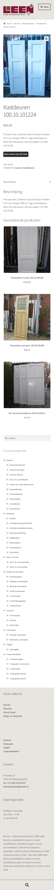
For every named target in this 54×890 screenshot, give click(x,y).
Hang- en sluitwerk (14, 572)
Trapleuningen (16, 659)
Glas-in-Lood (12, 557)
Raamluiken (15, 499)
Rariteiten (14, 552)
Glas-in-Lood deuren (19, 479)
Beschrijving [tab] (9, 181)
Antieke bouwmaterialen (21, 523)
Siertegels (14, 649)
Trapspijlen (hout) (18, 673)
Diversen (10, 513)
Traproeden (15, 669)
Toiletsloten (15, 605)
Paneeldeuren (28, 23)
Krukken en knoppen (19, 581)
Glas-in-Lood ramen (19, 567)
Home (9, 23)
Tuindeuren (15, 504)
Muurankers (15, 542)
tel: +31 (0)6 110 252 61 (14, 782)
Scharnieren (15, 596)
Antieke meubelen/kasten (21, 528)
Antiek (13, 518)
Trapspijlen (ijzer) (18, 678)
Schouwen (11, 630)
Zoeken (27, 885)
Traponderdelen (13, 654)
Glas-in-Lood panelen (19, 562)
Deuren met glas (17, 470)
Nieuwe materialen (18, 586)
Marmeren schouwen (19, 639)
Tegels (9, 644)
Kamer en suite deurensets (22, 484)
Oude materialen (17, 591)
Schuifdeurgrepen (18, 601)
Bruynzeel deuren (17, 465)
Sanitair (10, 610)
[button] (46, 38)
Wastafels (14, 625)
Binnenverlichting (18, 533)
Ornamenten (15, 547)
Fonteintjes (15, 615)
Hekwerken (14, 538)
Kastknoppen (16, 576)
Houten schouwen (18, 635)
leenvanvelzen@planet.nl (16, 786)
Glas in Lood (9, 712)
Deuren (17, 23)
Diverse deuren (16, 474)
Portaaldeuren (16, 494)
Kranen (13, 620)
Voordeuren (15, 508)
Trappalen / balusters (19, 664)
